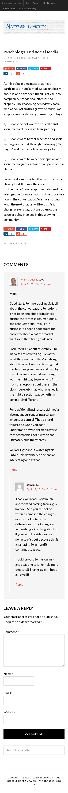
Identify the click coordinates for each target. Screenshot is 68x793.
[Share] (5, 73)
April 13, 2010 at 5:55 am (36, 284)
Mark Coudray (29, 279)
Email (8, 693)
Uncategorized (18, 243)
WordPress (46, 781)
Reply (13, 470)
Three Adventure (12, 3)
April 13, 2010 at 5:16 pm (42, 489)
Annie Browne (9, 8)
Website (9, 712)
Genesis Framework (24, 781)
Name (8, 674)
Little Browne (48, 3)
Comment (11, 632)
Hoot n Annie (31, 3)
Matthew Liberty (27, 8)
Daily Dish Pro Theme (46, 777)
